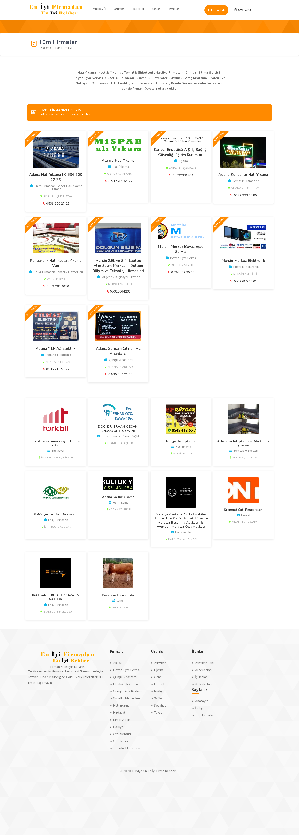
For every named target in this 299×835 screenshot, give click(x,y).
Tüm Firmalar (204, 715)
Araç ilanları (203, 670)
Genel (158, 677)
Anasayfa (201, 701)
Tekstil (158, 713)
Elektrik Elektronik (126, 684)
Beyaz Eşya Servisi (126, 670)
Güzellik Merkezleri (126, 698)
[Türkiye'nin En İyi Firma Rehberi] (56, 16)
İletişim (200, 708)
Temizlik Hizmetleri (126, 748)
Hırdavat (119, 713)
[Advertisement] (122, 806)
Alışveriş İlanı (204, 663)
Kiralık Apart (122, 720)
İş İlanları (201, 677)
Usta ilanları (203, 684)
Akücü (117, 663)
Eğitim (158, 670)
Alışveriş (160, 663)
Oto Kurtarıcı (122, 734)
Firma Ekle (218, 10)
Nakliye (118, 727)
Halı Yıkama (121, 706)
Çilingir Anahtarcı (125, 677)
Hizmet (159, 684)
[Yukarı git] (290, 826)
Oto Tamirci (121, 741)
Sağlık (158, 698)
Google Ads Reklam (127, 691)
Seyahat (160, 706)
